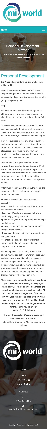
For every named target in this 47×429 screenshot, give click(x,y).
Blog (23, 375)
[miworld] (23, 13)
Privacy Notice (23, 380)
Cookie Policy (23, 384)
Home (30, 54)
